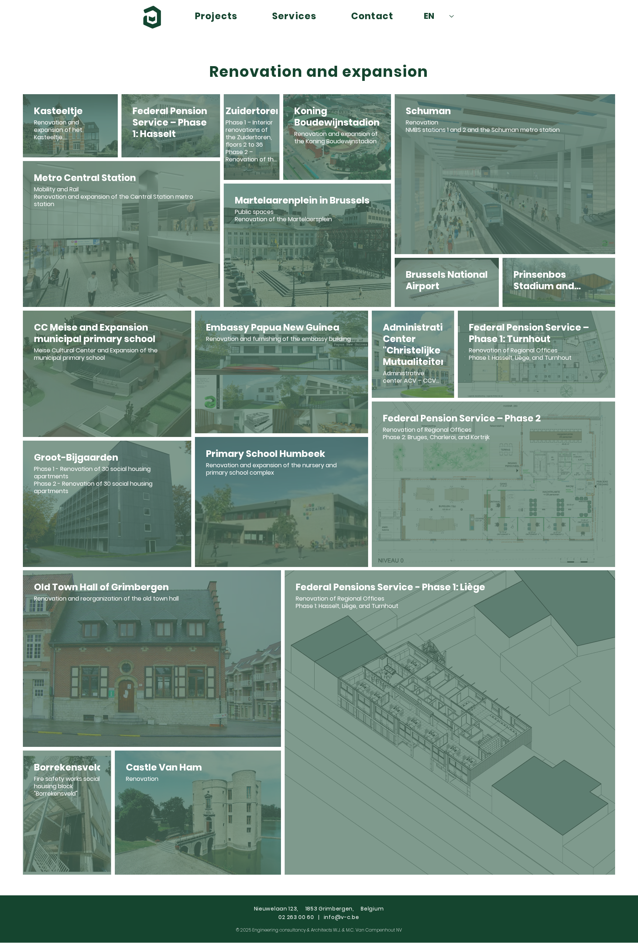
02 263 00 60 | (300, 917)
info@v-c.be (341, 917)
